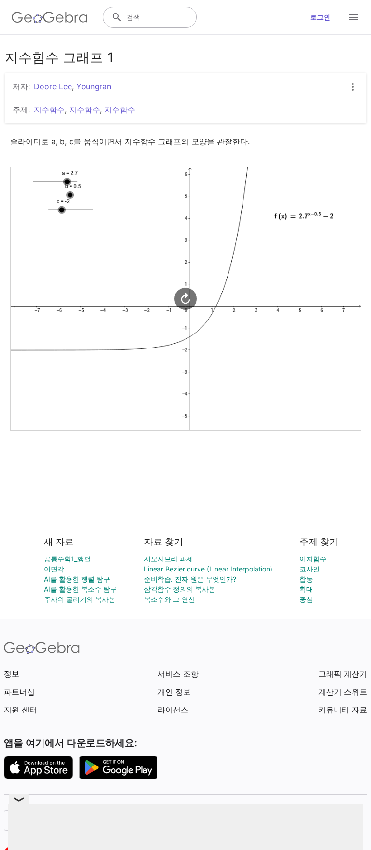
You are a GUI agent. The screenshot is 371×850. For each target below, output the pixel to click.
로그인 (320, 17)
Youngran (93, 86)
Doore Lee (53, 86)
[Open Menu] (353, 17)
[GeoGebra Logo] (49, 17)
